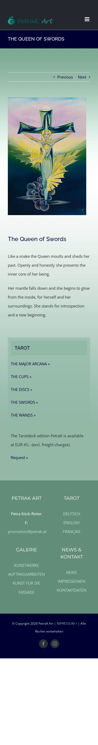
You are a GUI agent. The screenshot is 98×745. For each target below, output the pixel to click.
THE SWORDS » (24, 402)
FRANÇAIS (71, 531)
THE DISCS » (21, 389)
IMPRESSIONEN (71, 581)
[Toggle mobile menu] (87, 19)
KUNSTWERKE (26, 565)
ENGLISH (71, 522)
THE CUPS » (21, 376)
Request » (19, 457)
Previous (65, 77)
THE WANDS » (23, 415)
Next (82, 77)
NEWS (71, 572)
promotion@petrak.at (27, 531)
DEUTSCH (71, 513)
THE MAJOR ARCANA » (30, 363)
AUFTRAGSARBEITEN (26, 574)
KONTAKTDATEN (71, 590)
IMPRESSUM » (67, 623)
